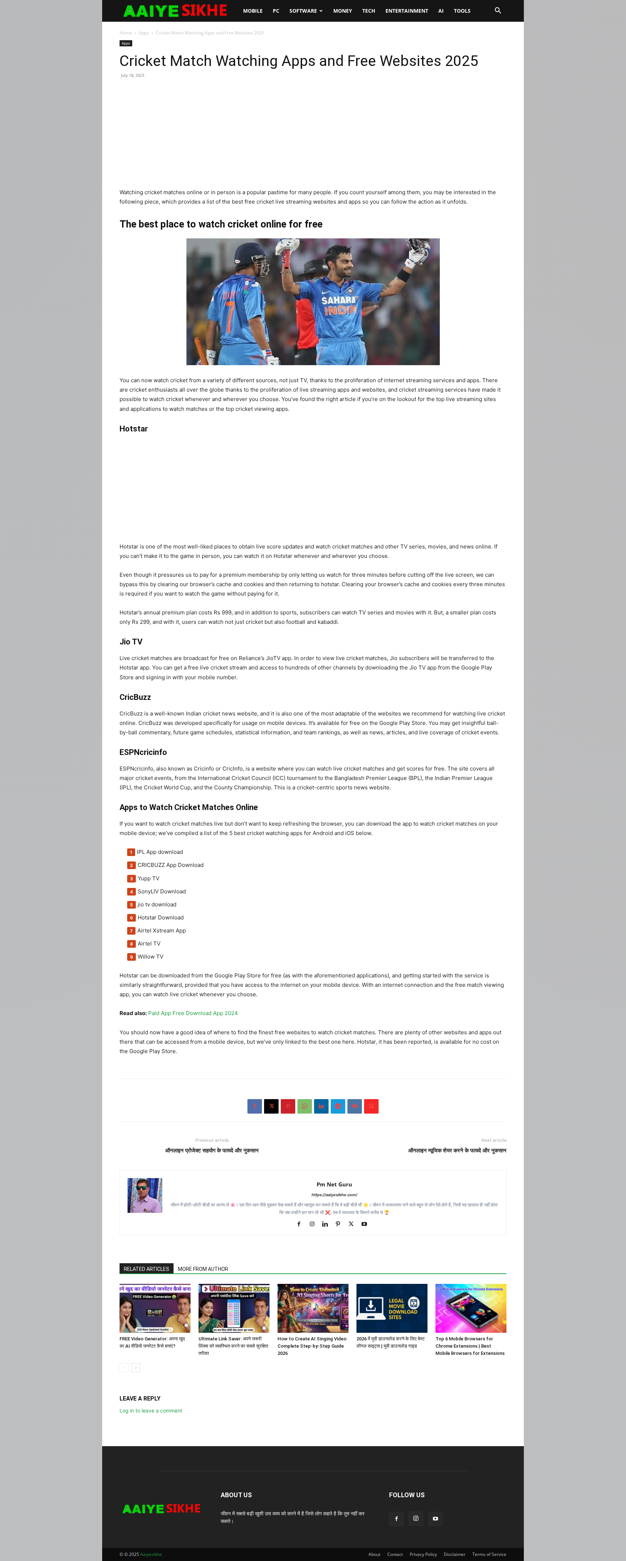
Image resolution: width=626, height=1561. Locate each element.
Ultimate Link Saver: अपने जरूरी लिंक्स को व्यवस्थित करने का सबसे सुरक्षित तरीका (233, 1346)
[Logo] (179, 11)
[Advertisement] (313, 137)
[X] (271, 1106)
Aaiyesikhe (151, 1554)
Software (303, 10)
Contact (395, 1554)
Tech (368, 10)
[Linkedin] (321, 1106)
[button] (497, 11)
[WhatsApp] (304, 1106)
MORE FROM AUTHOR (203, 1269)
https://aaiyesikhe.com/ (334, 1194)
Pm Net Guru (334, 1184)
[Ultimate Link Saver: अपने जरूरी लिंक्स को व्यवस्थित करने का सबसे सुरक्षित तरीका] (234, 1308)
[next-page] (135, 1367)
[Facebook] (254, 1106)
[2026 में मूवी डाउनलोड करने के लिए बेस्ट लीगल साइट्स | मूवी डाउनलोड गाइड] (391, 1308)
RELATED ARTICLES (146, 1269)
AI (441, 10)
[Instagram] (315, 1224)
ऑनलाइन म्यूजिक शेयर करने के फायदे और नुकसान (457, 1150)
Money (342, 10)
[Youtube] (367, 1224)
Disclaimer (455, 1554)
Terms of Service (489, 1554)
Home (126, 33)
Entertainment (406, 10)
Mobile (253, 10)
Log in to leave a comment (151, 1410)
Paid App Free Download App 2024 (193, 1013)
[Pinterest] (288, 1106)
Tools (462, 10)
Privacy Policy (423, 1554)
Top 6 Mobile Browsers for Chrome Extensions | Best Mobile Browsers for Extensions (470, 1346)
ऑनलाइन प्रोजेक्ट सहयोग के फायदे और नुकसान (212, 1150)
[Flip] (371, 1106)
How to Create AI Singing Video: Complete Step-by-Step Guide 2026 (312, 1346)
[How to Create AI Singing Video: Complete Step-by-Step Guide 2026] (313, 1308)
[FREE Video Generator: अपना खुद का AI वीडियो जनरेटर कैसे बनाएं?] (155, 1308)
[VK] (354, 1106)
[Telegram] (338, 1106)
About (374, 1554)
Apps (144, 33)
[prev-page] (124, 1367)
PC (276, 10)
